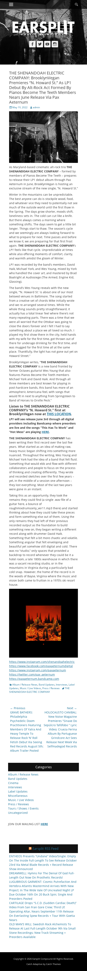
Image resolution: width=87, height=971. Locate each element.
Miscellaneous (18, 796)
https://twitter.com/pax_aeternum (32, 674)
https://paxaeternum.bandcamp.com (34, 679)
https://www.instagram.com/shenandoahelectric (42, 662)
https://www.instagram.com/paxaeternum (37, 670)
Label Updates (18, 791)
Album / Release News (24, 684)
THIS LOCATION (59, 414)
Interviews (61, 684)
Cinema (13, 783)
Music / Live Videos (30, 688)
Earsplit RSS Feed (45, 848)
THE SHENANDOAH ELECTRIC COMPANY (39, 690)
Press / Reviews (51, 688)
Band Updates (47, 684)
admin (36, 107)
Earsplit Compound (42, 958)
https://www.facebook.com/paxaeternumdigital (41, 666)
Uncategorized (18, 813)
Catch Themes (53, 964)
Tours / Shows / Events (23, 808)
